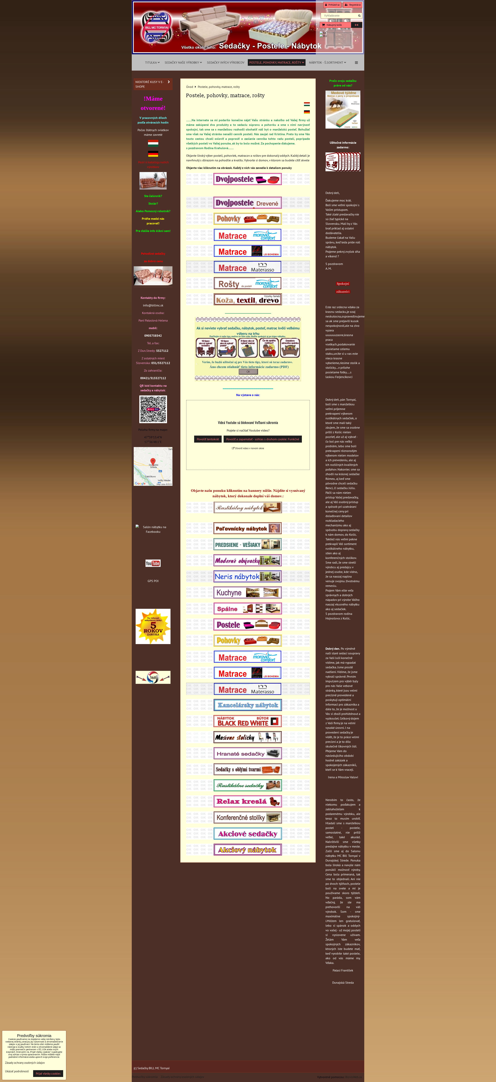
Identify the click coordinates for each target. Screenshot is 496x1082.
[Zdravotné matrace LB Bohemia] (248, 678)
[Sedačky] (153, 532)
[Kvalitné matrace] (248, 694)
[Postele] (248, 629)
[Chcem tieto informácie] (248, 380)
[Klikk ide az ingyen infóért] (343, 170)
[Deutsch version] (307, 112)
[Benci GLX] (153, 284)
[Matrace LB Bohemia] (248, 256)
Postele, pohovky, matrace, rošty (275, 62)
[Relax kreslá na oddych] (248, 806)
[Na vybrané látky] (153, 643)
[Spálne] (248, 613)
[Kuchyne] (248, 597)
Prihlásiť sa (333, 4)
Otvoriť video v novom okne (249, 448)
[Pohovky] (248, 645)
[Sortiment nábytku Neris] (248, 581)
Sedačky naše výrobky (182, 62)
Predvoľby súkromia (145, 1077)
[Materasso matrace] (248, 272)
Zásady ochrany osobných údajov (182, 1077)
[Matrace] (248, 661)
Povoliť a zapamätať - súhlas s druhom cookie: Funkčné (262, 439)
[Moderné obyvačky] (248, 565)
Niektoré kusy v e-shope (149, 84)
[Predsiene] (248, 549)
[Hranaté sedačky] (248, 758)
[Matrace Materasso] (343, 127)
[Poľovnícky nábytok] (248, 533)
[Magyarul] (307, 105)
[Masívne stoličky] (248, 742)
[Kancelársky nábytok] (248, 710)
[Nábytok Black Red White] (248, 726)
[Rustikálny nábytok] (248, 512)
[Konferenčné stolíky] (248, 822)
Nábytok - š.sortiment (326, 62)
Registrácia (355, 4)
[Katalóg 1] (153, 188)
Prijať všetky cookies (48, 1073)
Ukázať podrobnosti (17, 1071)
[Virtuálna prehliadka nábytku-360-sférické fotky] (153, 683)
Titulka (151, 62)
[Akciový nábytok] (248, 854)
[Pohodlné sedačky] (248, 53)
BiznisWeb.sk (353, 1077)
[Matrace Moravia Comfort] (248, 240)
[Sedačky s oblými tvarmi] (248, 774)
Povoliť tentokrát (208, 439)
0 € (356, 25)
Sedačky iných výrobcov (225, 62)
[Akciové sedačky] (248, 838)
